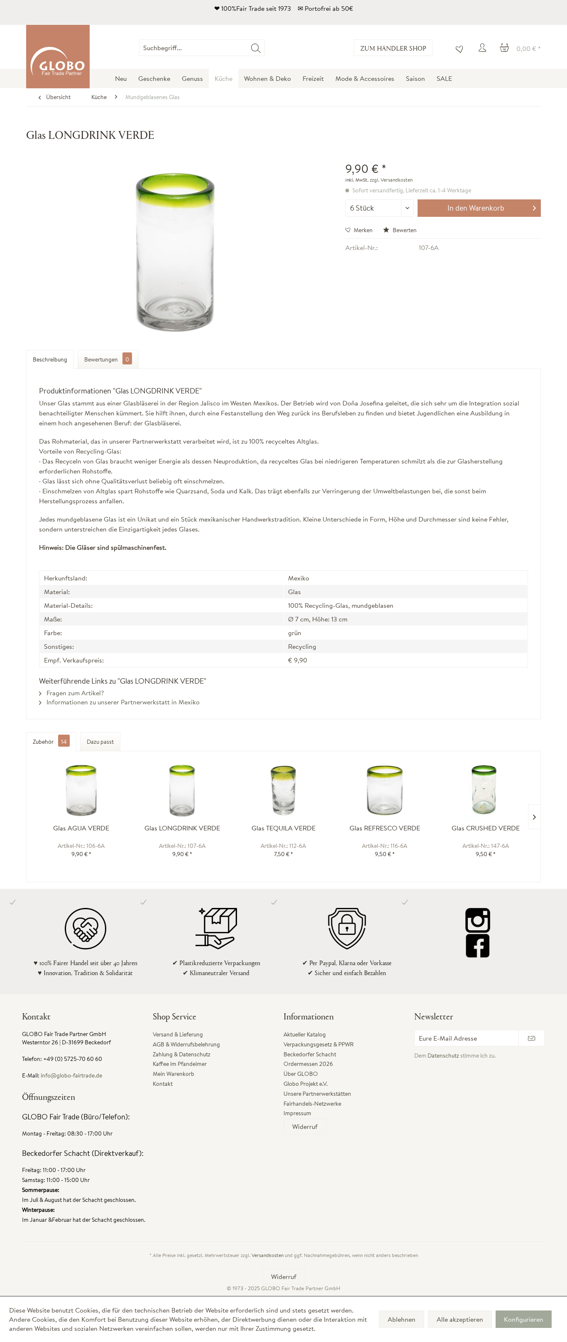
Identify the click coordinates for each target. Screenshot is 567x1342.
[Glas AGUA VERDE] (81, 791)
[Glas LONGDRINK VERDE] (182, 791)
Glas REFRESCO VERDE (384, 828)
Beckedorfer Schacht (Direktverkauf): (83, 1153)
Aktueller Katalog (305, 1034)
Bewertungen (106, 359)
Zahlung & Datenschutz (181, 1054)
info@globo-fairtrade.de (71, 1075)
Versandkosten (268, 1255)
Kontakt (163, 1084)
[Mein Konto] (483, 47)
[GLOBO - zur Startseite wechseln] (58, 56)
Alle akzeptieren (460, 1319)
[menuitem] (264, 47)
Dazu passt (100, 742)
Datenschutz (443, 1055)
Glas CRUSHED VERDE (486, 828)
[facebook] (477, 945)
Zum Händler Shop (393, 48)
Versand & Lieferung (178, 1034)
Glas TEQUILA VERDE (283, 828)
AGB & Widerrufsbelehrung (186, 1044)
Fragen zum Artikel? (74, 692)
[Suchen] (256, 47)
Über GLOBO (301, 1074)
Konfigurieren (523, 1319)
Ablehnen (401, 1319)
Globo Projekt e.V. (305, 1084)
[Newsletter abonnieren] (531, 1038)
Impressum (297, 1113)
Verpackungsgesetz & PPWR (319, 1044)
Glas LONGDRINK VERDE (182, 828)
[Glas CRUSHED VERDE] (485, 791)
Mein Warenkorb (173, 1074)
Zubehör (50, 742)
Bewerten (404, 230)
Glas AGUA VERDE (81, 828)
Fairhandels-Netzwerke (312, 1103)
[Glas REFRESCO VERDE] (384, 791)
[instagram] (477, 920)
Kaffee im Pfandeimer (180, 1064)
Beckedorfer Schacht (310, 1054)
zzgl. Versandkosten (391, 179)
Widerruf (305, 1126)
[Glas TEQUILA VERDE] (283, 791)
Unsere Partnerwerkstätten (317, 1094)
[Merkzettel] (457, 47)
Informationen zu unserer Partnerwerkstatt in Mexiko (122, 701)
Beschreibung (50, 359)
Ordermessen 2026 (308, 1064)
